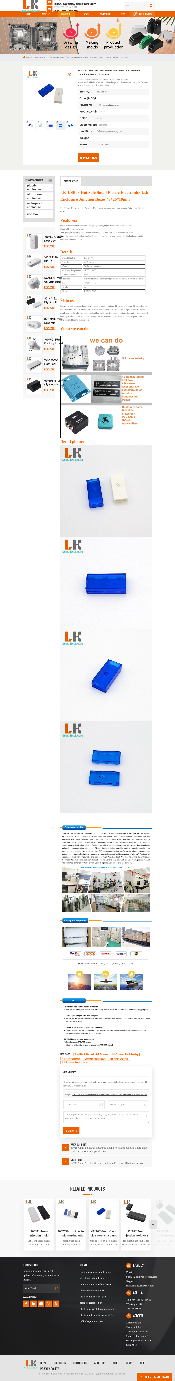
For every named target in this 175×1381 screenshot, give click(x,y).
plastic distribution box (92, 1290)
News (86, 14)
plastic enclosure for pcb (93, 1296)
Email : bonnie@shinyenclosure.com (139, 1274)
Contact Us (80, 1363)
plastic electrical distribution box (97, 1309)
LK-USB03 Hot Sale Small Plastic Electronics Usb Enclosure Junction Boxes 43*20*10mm (109, 1094)
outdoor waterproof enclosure (95, 1284)
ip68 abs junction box (91, 1321)
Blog (123, 14)
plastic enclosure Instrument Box (97, 1315)
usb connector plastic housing (125, 1054)
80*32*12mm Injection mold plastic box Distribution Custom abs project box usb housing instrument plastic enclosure (39, 1234)
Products (65, 14)
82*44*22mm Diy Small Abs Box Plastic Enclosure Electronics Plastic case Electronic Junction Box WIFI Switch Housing (53, 300)
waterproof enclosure (34, 205)
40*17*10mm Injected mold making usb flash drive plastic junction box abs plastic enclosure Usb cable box (71, 1234)
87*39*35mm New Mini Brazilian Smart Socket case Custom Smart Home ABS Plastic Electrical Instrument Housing (53, 321)
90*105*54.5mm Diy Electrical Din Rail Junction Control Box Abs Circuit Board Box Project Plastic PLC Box (55, 383)
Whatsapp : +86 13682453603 (134, 1306)
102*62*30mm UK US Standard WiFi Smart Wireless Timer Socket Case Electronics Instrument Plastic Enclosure (53, 259)
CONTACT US (105, 14)
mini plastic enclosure (119, 1058)
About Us (46, 14)
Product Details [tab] (71, 181)
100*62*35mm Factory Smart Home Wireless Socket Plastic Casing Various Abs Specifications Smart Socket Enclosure (53, 342)
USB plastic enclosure (56, 57)
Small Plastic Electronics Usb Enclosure (91, 1054)
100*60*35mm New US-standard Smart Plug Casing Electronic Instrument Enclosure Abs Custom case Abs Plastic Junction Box (54, 239)
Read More (49, 246)
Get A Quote (145, 14)
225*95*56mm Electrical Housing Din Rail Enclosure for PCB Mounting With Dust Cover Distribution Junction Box (54, 362)
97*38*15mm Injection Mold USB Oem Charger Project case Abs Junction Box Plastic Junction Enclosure (136, 1234)
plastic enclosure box (91, 1302)
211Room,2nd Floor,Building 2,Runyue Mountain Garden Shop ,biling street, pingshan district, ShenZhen (139, 1333)
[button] (153, 1224)
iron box (32, 214)
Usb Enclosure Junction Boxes (75, 1062)
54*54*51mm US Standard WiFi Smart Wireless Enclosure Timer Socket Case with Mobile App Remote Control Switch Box (53, 280)
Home (28, 14)
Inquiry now (90, 157)
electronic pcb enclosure (95, 1058)
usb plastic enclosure (71, 1058)
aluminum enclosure (34, 196)
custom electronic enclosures (95, 1272)
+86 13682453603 (66, 9)
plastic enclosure (39, 57)
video (142, 1363)
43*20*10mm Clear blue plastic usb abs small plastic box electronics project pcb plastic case (103, 1234)
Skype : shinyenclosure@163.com (139, 1283)
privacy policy (49, 1369)
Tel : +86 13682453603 (138, 1299)
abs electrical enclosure (92, 1278)
